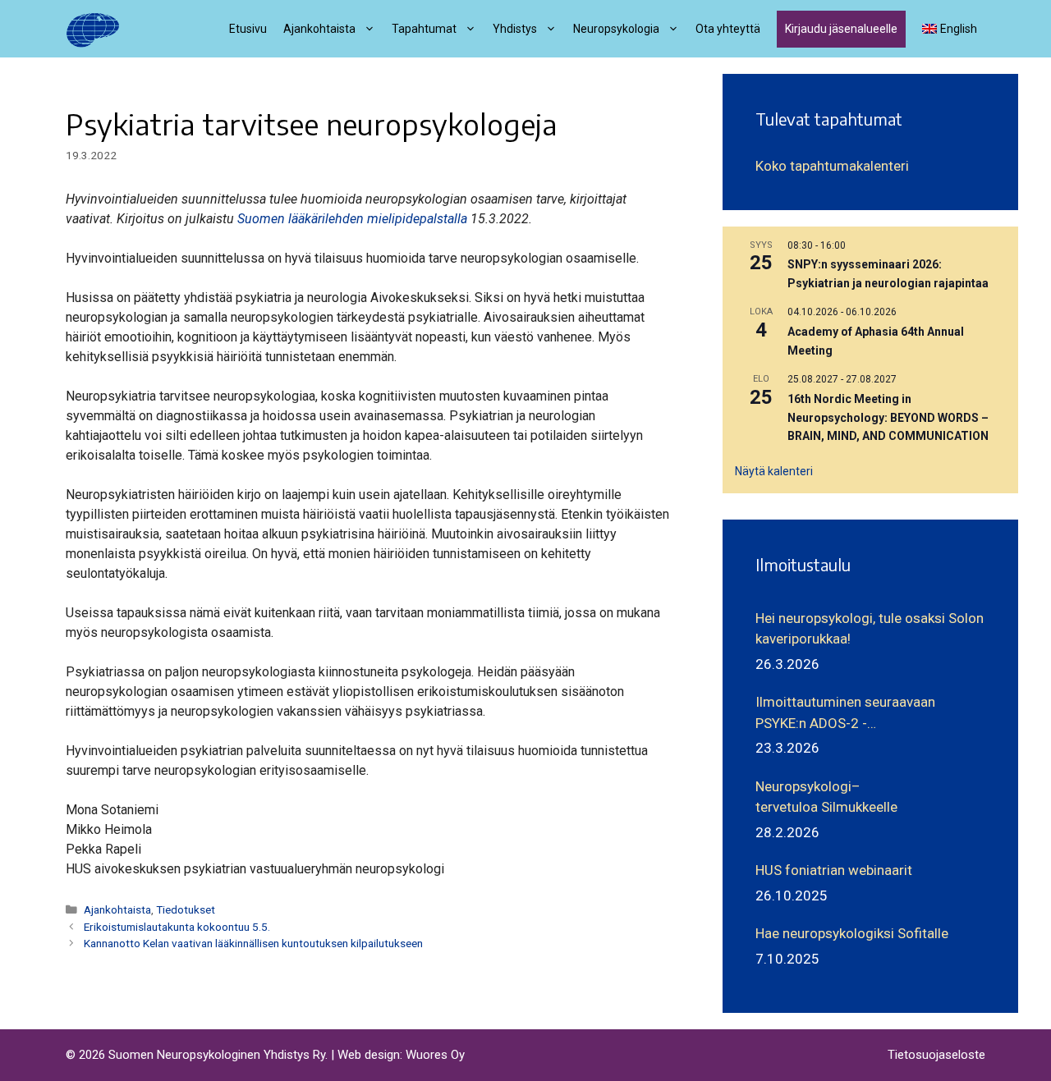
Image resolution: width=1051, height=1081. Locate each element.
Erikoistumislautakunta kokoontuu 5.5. (177, 926)
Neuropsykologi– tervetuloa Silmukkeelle (826, 797)
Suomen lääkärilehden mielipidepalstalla (352, 219)
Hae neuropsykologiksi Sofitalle (851, 933)
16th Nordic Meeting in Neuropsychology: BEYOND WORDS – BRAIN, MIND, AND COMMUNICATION (888, 417)
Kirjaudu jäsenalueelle (841, 28)
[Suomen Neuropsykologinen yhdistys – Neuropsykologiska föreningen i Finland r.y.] (93, 28)
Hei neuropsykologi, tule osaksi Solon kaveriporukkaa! (869, 629)
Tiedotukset (185, 909)
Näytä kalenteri (774, 471)
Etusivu (248, 28)
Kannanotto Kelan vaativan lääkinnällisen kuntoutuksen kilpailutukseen (253, 943)
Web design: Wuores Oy (401, 1054)
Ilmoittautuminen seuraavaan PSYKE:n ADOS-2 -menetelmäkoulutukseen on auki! (856, 714)
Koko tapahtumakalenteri (832, 166)
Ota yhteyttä (727, 28)
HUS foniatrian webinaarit (833, 870)
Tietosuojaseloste (936, 1054)
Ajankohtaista (117, 909)
